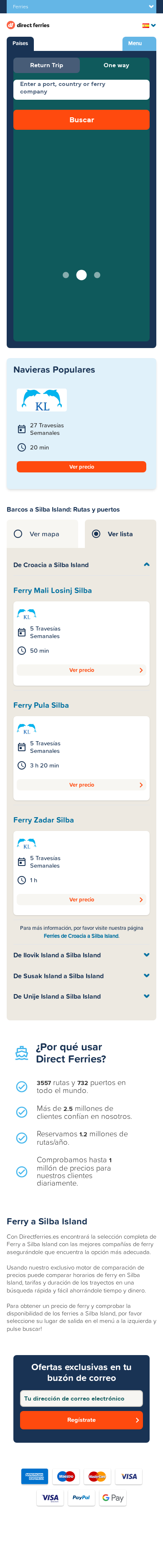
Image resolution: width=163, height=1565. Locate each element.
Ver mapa (44, 534)
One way (116, 64)
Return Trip (46, 64)
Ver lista (120, 534)
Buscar (81, 119)
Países (20, 43)
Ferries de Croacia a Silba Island (81, 936)
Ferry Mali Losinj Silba (52, 590)
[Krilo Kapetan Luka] (26, 614)
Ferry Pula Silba (41, 705)
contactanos (81, 1546)
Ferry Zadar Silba (43, 820)
